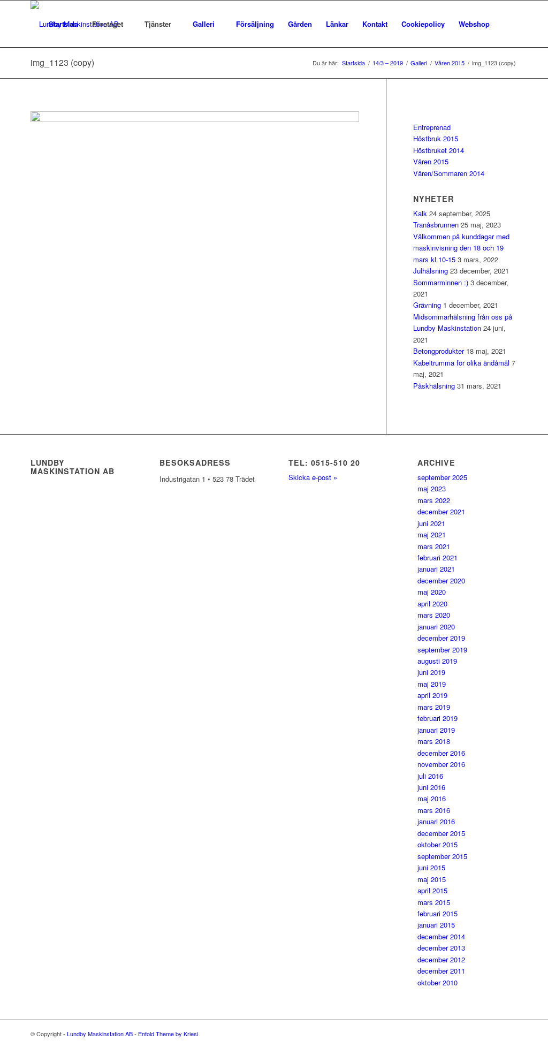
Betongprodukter (438, 351)
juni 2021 (431, 523)
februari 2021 (437, 557)
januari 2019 (436, 730)
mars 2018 (433, 741)
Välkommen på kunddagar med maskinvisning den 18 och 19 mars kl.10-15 (461, 247)
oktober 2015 (437, 844)
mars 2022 (433, 500)
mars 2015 (433, 902)
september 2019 (442, 649)
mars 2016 (433, 810)
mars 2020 (433, 615)
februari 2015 (437, 913)
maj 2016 (431, 798)
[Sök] (507, 24)
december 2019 (441, 638)
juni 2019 (431, 672)
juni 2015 (431, 867)
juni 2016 (431, 787)
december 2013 (441, 948)
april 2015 (432, 890)
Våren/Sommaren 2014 (448, 173)
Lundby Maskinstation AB (100, 1033)
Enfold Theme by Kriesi (168, 1033)
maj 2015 (431, 879)
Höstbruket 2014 (438, 150)
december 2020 (441, 580)
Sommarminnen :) (440, 282)
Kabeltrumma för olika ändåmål (461, 363)
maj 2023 (431, 488)
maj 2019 (431, 684)
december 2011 (441, 971)
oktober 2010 (437, 982)
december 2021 (441, 511)
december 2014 (441, 936)
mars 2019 (433, 707)
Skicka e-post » (312, 477)
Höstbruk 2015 (435, 138)
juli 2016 (430, 776)
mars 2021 (433, 546)
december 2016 (441, 753)
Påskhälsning (434, 386)
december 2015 (441, 833)
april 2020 (432, 603)
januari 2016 (436, 821)
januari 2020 (436, 626)
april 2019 (432, 695)
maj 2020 (431, 592)
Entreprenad (432, 127)
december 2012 (441, 959)
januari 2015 (436, 925)
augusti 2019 (437, 661)
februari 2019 (437, 718)
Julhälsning (430, 270)
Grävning (427, 305)
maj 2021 (431, 534)
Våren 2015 (430, 161)
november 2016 (441, 764)
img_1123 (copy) (62, 62)
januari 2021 (436, 569)
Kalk (420, 213)
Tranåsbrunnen (436, 224)
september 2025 (442, 477)
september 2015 (442, 856)
